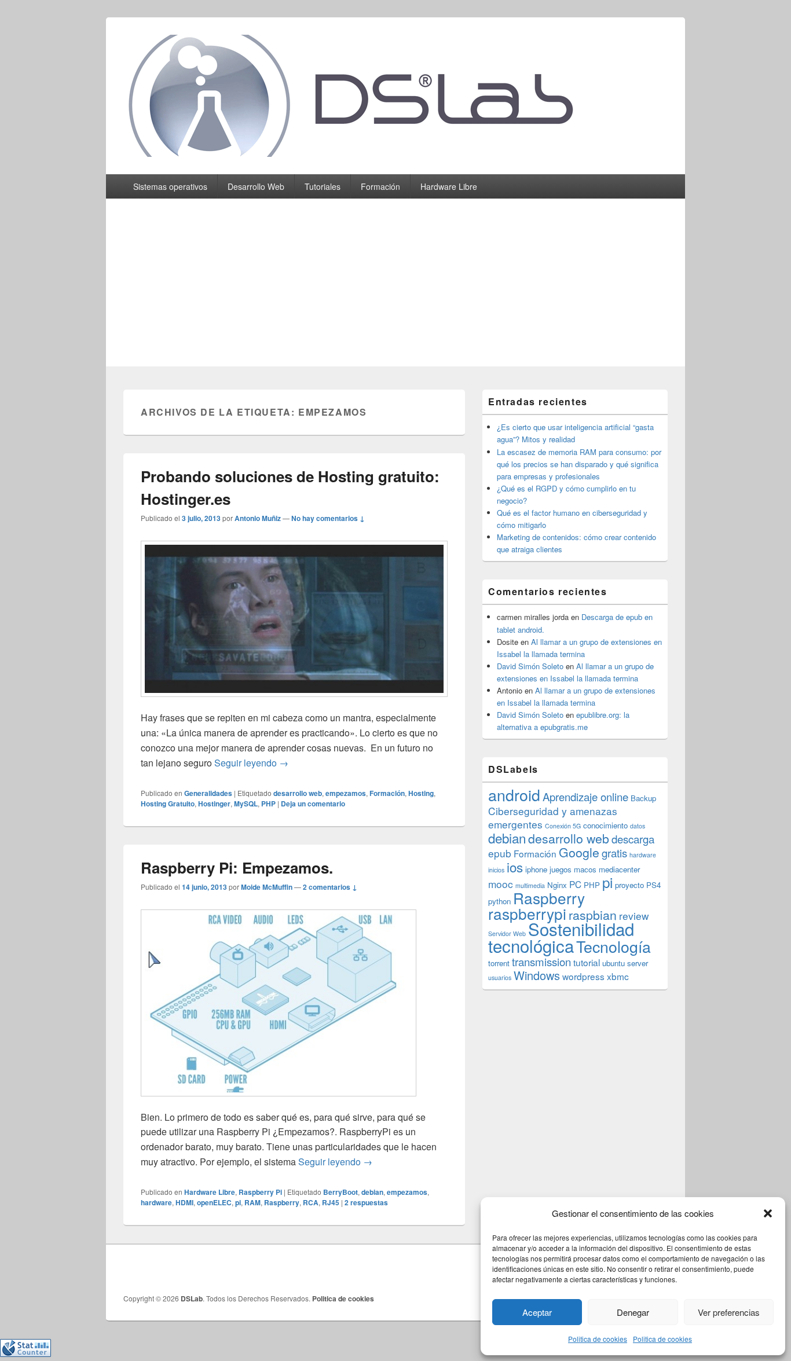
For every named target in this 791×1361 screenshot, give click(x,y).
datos (637, 825)
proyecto (629, 884)
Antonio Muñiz (258, 518)
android (514, 794)
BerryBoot (340, 1192)
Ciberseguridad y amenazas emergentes (552, 817)
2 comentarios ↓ (330, 887)
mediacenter (619, 869)
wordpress (583, 976)
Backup (643, 798)
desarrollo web (297, 793)
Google (579, 852)
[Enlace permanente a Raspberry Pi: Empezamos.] (278, 1102)
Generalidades (208, 793)
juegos (561, 869)
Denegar (633, 1312)
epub (499, 853)
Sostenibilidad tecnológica (561, 937)
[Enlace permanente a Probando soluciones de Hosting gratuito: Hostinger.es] (294, 702)
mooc (500, 883)
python (499, 901)
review (634, 915)
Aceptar (537, 1312)
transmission (541, 961)
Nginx (557, 884)
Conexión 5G (563, 825)
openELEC (214, 1202)
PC (575, 884)
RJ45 (330, 1202)
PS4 (653, 884)
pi (238, 1202)
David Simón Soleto (530, 666)
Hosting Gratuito (168, 803)
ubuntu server (625, 963)
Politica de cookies (597, 1339)
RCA (310, 1202)
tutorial (586, 962)
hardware (156, 1202)
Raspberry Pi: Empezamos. (237, 867)
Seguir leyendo (251, 762)
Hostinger (214, 803)
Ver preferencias (729, 1312)
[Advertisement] (395, 285)
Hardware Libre (448, 186)
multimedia (530, 885)
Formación (380, 186)
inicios (496, 869)
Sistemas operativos (170, 186)
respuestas (366, 1202)
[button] (768, 1213)
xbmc (618, 976)
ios (515, 866)
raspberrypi (527, 913)
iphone (536, 869)
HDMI (184, 1202)
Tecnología (613, 946)
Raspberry (281, 1202)
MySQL (246, 803)
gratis (614, 852)
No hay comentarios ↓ (328, 518)
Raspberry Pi (260, 1192)
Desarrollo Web (256, 186)
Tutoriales (322, 186)
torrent (499, 963)
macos (585, 869)
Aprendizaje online (585, 796)
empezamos (345, 793)
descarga (632, 838)
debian (372, 1192)
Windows (537, 975)
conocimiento (605, 825)
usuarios (499, 977)
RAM (252, 1202)
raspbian (593, 914)
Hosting (421, 793)
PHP (268, 803)
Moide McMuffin (266, 887)
